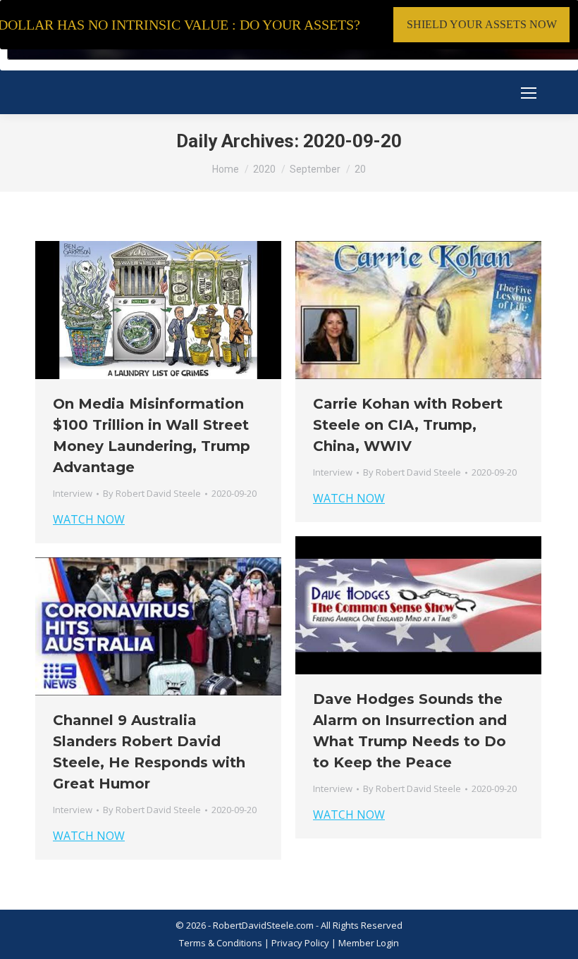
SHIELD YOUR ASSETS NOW (482, 24)
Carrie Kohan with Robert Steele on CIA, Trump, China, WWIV (408, 424)
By (152, 493)
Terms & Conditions (220, 942)
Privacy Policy (301, 942)
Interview (72, 493)
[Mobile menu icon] (529, 93)
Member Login (368, 942)
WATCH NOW (89, 519)
